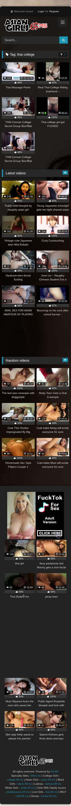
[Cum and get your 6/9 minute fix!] (29, 25)
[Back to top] (59, 795)
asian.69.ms (48, 779)
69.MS (55, 771)
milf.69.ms (22, 796)
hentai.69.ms (49, 796)
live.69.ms (52, 791)
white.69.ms (28, 787)
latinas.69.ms (53, 783)
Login (41, 11)
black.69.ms (25, 783)
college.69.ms (15, 779)
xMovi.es (35, 775)
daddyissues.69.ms (18, 791)
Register (54, 11)
